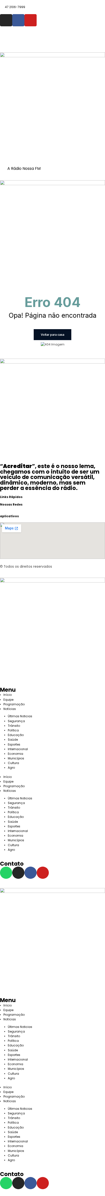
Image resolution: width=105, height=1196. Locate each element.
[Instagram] (6, 20)
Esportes (14, 744)
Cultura (13, 763)
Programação (14, 704)
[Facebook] (18, 20)
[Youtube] (30, 20)
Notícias (9, 709)
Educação (16, 735)
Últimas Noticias (20, 716)
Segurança (16, 721)
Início (7, 695)
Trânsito (14, 726)
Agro (11, 767)
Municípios (17, 758)
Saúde (13, 739)
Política (13, 730)
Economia (15, 754)
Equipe (8, 700)
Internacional (18, 749)
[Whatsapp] (6, 873)
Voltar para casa (52, 334)
